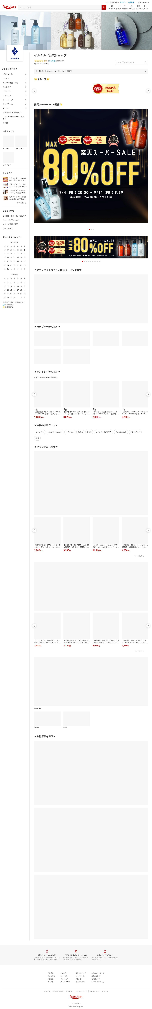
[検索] (104, 7)
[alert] (91, 71)
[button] (143, 2)
